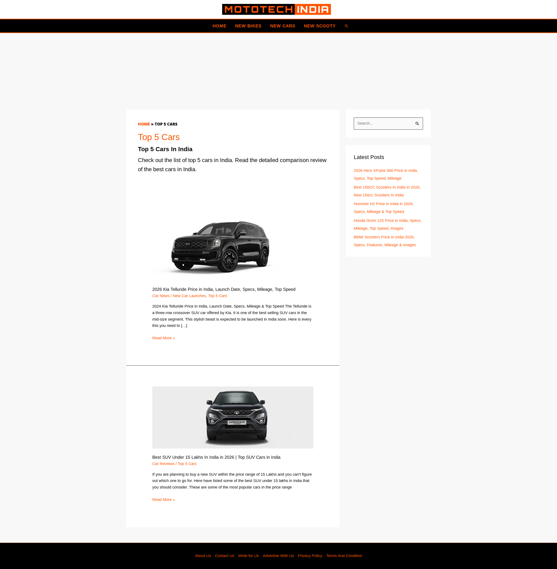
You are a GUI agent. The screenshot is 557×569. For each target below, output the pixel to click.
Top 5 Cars (217, 296)
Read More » (163, 338)
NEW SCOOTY (320, 25)
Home (144, 124)
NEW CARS (282, 25)
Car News (160, 296)
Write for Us (248, 556)
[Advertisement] (256, 63)
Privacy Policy (310, 556)
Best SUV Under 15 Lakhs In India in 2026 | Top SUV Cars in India (216, 457)
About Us (203, 556)
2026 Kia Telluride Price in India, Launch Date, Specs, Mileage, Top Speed (223, 289)
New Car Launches (189, 296)
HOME (219, 25)
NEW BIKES (248, 25)
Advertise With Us (278, 556)
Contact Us (224, 556)
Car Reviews (163, 464)
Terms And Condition (344, 556)
